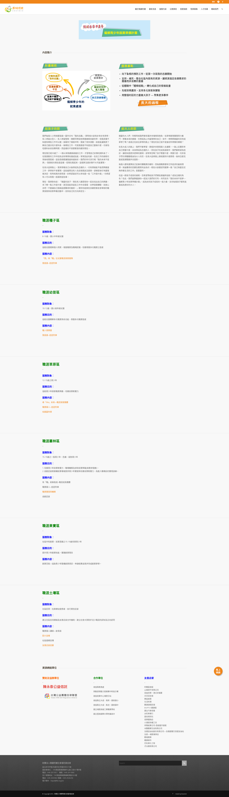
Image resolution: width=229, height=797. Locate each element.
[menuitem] (213, 1)
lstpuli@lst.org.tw (57, 781)
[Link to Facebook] (222, 2)
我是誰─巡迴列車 (49, 263)
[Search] (222, 9)
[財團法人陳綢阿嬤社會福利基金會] (14, 9)
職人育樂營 (47, 330)
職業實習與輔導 (49, 491)
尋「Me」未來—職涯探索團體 (55, 402)
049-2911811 (52, 772)
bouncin (184, 794)
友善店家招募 (48, 645)
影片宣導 (46, 635)
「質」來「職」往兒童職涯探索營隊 (57, 258)
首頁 (213, 2)
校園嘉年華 (47, 412)
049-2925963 (52, 778)
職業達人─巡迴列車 (50, 407)
